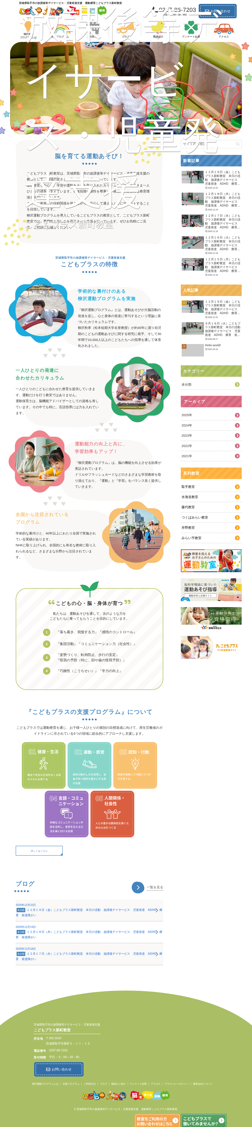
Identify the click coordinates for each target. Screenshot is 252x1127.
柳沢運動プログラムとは (45, 1083)
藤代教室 (188, 507)
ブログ (103, 1083)
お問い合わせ (62, 1069)
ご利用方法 (90, 1083)
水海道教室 (190, 497)
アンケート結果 (138, 1083)
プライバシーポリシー (177, 1083)
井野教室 (188, 527)
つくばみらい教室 (195, 517)
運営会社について (202, 1083)
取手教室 (188, 487)
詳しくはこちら (39, 851)
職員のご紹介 (118, 1083)
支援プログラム (71, 1083)
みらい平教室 (191, 538)
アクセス (155, 1083)
